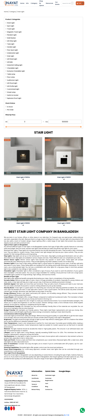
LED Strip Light (12, 41)
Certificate (35, 378)
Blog (46, 386)
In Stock (10, 107)
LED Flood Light (12, 83)
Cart (46, 383)
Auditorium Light (12, 80)
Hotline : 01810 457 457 (11, 402)
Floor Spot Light (12, 50)
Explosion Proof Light (14, 98)
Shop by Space (41, 3)
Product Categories (12, 19)
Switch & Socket (12, 95)
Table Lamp (11, 74)
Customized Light (13, 89)
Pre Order (10, 110)
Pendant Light (12, 35)
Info (27, 3)
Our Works (57, 3)
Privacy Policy (36, 381)
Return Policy (36, 389)
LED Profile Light (12, 86)
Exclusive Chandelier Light (16, 71)
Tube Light (10, 44)
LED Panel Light (12, 59)
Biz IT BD (66, 415)
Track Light (11, 29)
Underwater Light (13, 53)
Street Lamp (11, 92)
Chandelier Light (12, 68)
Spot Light (10, 26)
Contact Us (48, 389)
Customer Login (50, 375)
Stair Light (10, 56)
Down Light (11, 23)
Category (34, 3)
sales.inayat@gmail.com (12, 405)
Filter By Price (10, 115)
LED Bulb (10, 62)
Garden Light (11, 47)
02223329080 (8, 399)
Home (22, 3)
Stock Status (10, 103)
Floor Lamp (11, 77)
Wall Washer (11, 38)
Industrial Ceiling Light (14, 65)
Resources (49, 3)
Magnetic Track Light (14, 32)
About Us (34, 375)
